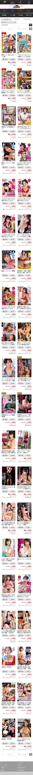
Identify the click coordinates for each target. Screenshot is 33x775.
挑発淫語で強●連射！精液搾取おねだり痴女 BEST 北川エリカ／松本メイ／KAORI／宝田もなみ (9, 692)
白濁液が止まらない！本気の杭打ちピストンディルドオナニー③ (24, 404)
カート (4, 2)
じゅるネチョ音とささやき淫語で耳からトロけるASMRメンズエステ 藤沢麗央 (24, 584)
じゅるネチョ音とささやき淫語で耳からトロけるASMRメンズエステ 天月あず (24, 188)
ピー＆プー (20, 10)
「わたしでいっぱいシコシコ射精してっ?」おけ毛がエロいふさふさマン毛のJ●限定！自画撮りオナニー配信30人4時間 (24, 43)
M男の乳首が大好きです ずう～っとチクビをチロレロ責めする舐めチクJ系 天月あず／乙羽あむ (24, 115)
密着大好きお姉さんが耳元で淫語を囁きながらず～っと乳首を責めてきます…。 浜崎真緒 (9, 584)
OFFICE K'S (13, 353)
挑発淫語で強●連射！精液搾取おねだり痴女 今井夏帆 (24, 656)
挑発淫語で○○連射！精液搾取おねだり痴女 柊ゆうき (24, 260)
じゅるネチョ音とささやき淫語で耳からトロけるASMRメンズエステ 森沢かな (9, 296)
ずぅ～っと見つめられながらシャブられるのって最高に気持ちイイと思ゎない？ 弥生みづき (24, 224)
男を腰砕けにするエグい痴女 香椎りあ (9, 476)
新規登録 (12, 3)
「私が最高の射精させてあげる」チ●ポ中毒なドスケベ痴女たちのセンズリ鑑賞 (24, 368)
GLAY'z (29, 65)
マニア (4, 10)
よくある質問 (20, 762)
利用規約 (2, 770)
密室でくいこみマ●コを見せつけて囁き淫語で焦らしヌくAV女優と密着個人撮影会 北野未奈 (24, 332)
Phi (15, 65)
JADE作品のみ (16, 19)
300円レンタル (29, 15)
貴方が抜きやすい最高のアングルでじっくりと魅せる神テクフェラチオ (9, 332)
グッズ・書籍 (12, 15)
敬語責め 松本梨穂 (9, 728)
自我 (15, 101)
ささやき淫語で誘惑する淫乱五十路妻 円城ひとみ (9, 512)
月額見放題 (4, 15)
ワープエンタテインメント (25, 137)
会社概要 (2, 767)
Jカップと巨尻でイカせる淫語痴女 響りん (24, 728)
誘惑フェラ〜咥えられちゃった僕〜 (9, 43)
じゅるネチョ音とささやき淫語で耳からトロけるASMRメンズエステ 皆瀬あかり (9, 188)
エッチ (12, 10)
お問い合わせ (20, 765)
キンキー (29, 10)
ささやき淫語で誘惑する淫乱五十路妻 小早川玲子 (9, 620)
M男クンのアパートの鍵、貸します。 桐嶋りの (24, 440)
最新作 (19, 33)
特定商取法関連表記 (21, 767)
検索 (29, 3)
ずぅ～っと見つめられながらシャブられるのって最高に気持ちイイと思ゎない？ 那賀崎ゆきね (9, 368)
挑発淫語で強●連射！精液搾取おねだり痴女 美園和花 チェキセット (9, 440)
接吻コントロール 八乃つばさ (24, 548)
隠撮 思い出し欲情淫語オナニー (9, 115)
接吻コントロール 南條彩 (9, 260)
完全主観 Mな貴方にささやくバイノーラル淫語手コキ (24, 476)
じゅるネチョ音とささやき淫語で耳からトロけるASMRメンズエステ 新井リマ (9, 224)
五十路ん (14, 533)
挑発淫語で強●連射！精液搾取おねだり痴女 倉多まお (24, 620)
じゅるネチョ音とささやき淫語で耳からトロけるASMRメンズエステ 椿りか (24, 152)
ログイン (21, 3)
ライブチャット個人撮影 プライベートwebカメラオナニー (24, 79)
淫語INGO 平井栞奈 (9, 656)
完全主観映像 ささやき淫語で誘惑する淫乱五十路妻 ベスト (24, 692)
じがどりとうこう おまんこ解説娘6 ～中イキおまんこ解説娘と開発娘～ (9, 79)
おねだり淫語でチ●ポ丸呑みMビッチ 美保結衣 (9, 548)
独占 (4, 33)
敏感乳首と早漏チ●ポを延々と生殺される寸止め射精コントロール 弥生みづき (24, 296)
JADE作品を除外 (27, 19)
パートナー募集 (4, 765)
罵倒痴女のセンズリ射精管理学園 (9, 404)
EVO (30, 101)
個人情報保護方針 (20, 770)
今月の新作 (20, 15)
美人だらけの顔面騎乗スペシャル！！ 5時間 (24, 512)
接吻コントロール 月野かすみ (9, 152)
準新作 (19, 357)
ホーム (2, 762)
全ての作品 (6, 19)
